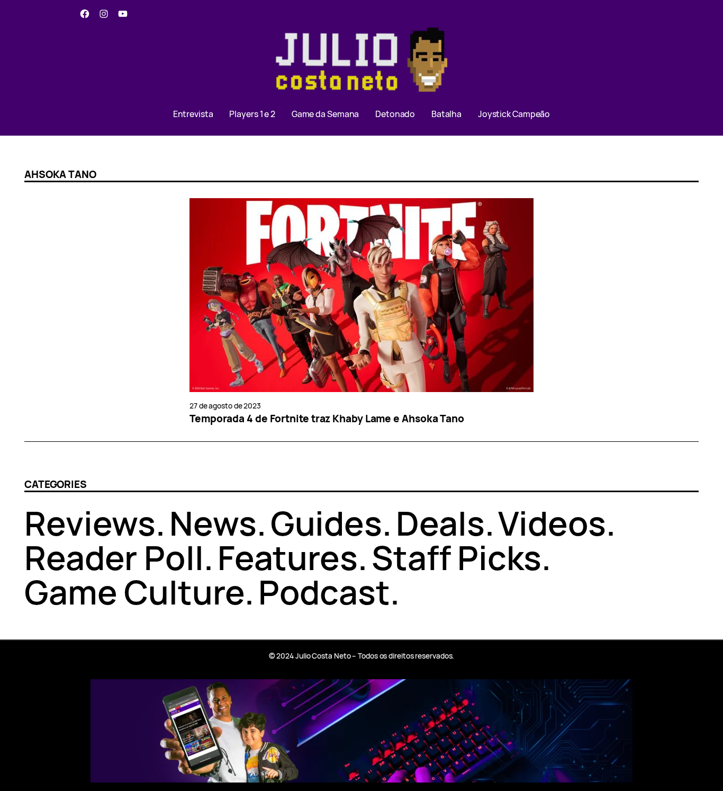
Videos (551, 523)
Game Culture (134, 592)
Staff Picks (456, 557)
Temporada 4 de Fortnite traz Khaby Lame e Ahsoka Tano (326, 419)
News (213, 523)
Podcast (324, 592)
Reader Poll (114, 557)
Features (288, 557)
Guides (326, 523)
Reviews (90, 523)
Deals (440, 523)
